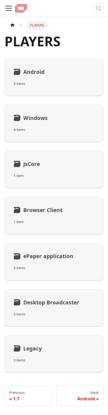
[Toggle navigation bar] (8, 8)
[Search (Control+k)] (98, 8)
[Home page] (12, 25)
